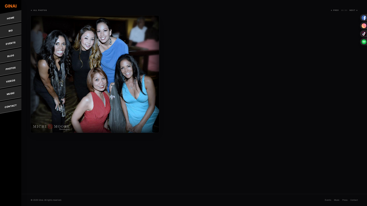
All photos (39, 10)
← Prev (335, 10)
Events (10, 43)
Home (10, 18)
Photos (11, 68)
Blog (10, 56)
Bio (11, 30)
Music (11, 93)
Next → (354, 10)
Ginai (11, 6)
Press (345, 200)
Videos (10, 81)
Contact (11, 106)
